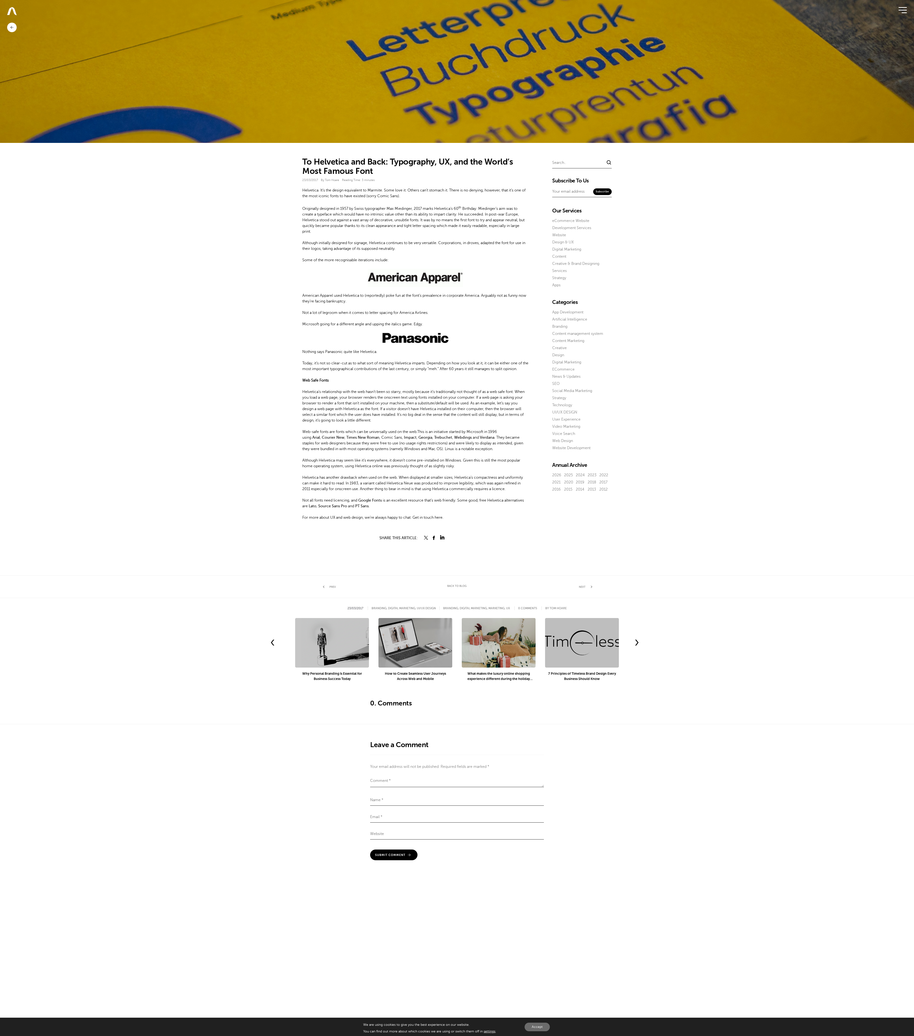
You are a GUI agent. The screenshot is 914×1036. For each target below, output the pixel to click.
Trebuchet (443, 437)
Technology (562, 405)
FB (434, 537)
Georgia (425, 437)
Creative (559, 348)
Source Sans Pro (332, 506)
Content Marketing (568, 341)
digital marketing (473, 608)
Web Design (562, 441)
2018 (592, 482)
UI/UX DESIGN (564, 412)
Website (559, 235)
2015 (568, 489)
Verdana (487, 437)
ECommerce (563, 369)
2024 (580, 475)
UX (508, 608)
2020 (568, 482)
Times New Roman (362, 437)
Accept (537, 1027)
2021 (556, 482)
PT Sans (362, 506)
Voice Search (563, 434)
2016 (556, 489)
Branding (559, 326)
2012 (603, 489)
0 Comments (527, 608)
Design (558, 355)
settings (489, 1031)
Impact (410, 437)
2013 (592, 489)
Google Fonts (370, 500)
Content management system (577, 334)
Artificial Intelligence (569, 319)
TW (426, 537)
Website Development (571, 448)
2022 (603, 475)
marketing (496, 608)
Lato (312, 506)
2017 (603, 482)
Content (559, 256)
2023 (592, 475)
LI (442, 537)
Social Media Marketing (572, 391)
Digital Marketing (566, 249)
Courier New (333, 437)
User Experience (566, 419)
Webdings (463, 437)
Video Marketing (566, 426)
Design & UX (563, 242)
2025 (568, 475)
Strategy (559, 278)
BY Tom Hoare (556, 608)
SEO (556, 384)
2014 (580, 489)
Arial (316, 437)
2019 (580, 482)
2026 (556, 475)
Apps (556, 285)
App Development (567, 312)
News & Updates (566, 376)
